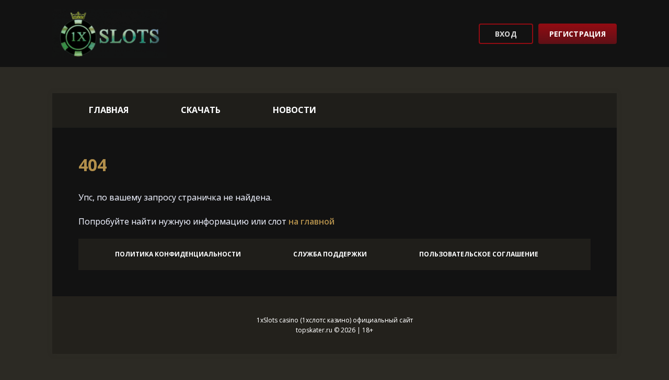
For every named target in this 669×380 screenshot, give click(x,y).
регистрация (577, 34)
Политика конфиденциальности (178, 254)
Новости (294, 110)
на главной (311, 221)
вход (506, 34)
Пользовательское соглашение (478, 254)
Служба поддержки (330, 254)
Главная (109, 110)
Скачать (201, 110)
